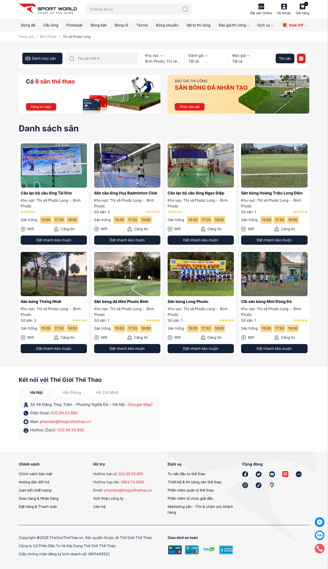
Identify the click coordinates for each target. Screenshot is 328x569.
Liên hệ (99, 506)
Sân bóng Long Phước (188, 301)
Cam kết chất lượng (35, 490)
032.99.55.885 (64, 412)
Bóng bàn (99, 25)
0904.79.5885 (132, 482)
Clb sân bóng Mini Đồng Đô (266, 301)
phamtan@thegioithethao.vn (65, 421)
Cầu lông (50, 25)
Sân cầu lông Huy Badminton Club (125, 193)
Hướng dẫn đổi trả (34, 482)
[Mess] (319, 521)
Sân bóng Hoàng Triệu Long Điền (272, 193)
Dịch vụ (263, 25)
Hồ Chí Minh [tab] (107, 392)
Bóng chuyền (167, 25)
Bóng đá (28, 25)
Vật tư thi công (198, 25)
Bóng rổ (121, 25)
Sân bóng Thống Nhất (41, 301)
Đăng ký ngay (41, 107)
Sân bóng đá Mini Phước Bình (121, 301)
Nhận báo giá (190, 107)
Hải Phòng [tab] (71, 392)
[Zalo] (319, 535)
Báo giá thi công (232, 25)
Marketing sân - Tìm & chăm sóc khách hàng (200, 509)
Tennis (142, 25)
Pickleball (74, 25)
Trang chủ (26, 36)
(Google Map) (140, 404)
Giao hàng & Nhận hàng (39, 498)
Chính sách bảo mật (35, 474)
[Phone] (319, 548)
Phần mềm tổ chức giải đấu (190, 498)
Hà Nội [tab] (36, 392)
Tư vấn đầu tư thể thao (186, 474)
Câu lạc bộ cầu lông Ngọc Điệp (196, 193)
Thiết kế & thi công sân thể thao (194, 482)
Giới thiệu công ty (108, 498)
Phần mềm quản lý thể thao (191, 490)
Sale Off (296, 25)
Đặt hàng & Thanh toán (38, 506)
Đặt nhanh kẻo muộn (53, 240)
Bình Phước (48, 36)
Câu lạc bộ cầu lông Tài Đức (46, 193)
